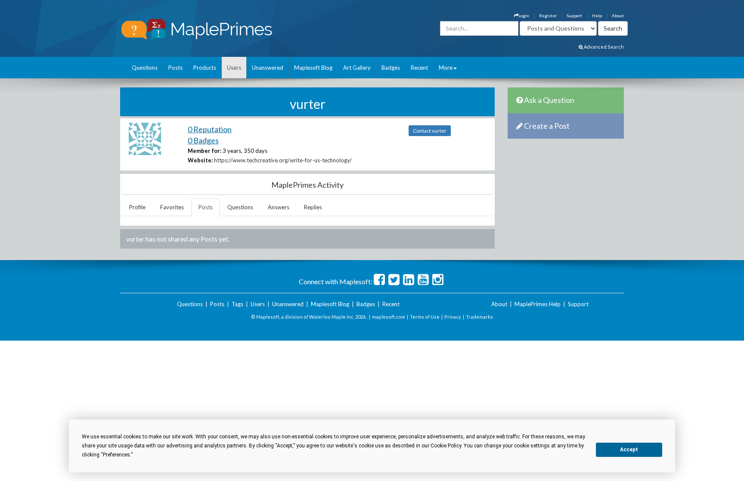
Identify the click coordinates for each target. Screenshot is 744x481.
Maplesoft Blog (313, 67)
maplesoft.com (388, 317)
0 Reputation (210, 129)
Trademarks (479, 317)
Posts (175, 67)
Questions (145, 67)
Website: (200, 160)
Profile (137, 207)
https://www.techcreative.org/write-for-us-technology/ (283, 160)
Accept (629, 450)
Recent (419, 67)
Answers (278, 207)
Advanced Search (603, 47)
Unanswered (267, 67)
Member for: (204, 150)
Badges (390, 67)
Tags (237, 304)
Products (204, 67)
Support (574, 15)
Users (234, 67)
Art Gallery (357, 67)
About (618, 15)
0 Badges (203, 140)
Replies (313, 207)
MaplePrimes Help (538, 304)
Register (548, 15)
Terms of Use (425, 317)
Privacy (452, 317)
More (446, 67)
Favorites (172, 207)
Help (597, 15)
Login (523, 15)
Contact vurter (429, 130)
